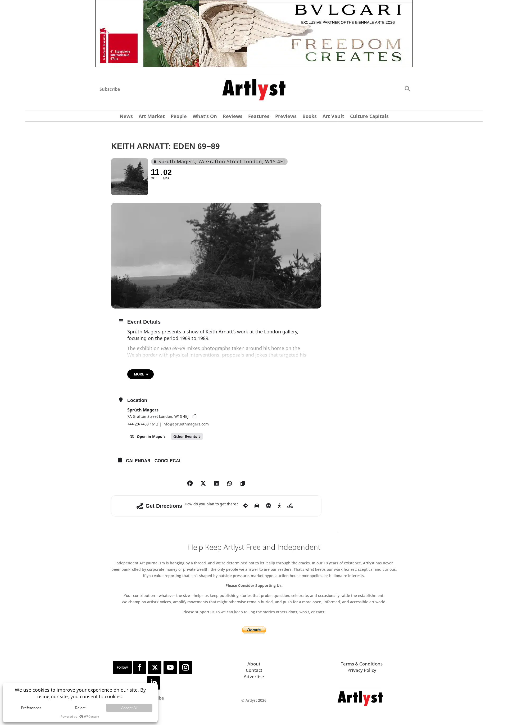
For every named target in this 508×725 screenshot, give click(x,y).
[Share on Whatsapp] (229, 483)
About (253, 664)
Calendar (138, 461)
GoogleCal (168, 461)
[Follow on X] (154, 667)
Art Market (152, 116)
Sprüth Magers (142, 410)
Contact (254, 670)
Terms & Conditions (362, 664)
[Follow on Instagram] (185, 667)
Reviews (232, 116)
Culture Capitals (369, 116)
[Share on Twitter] (203, 483)
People (179, 116)
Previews (286, 116)
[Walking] (279, 506)
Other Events (185, 436)
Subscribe (109, 89)
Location (137, 400)
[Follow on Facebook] (139, 667)
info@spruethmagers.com (185, 424)
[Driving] (257, 506)
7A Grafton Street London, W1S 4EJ (158, 416)
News (126, 116)
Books (309, 116)
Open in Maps (149, 436)
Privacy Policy (361, 670)
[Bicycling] (290, 506)
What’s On (205, 116)
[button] (407, 88)
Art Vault (333, 116)
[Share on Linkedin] (216, 483)
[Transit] (268, 506)
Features (258, 116)
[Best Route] (246, 506)
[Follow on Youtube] (170, 667)
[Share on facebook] (190, 483)
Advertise (254, 676)
